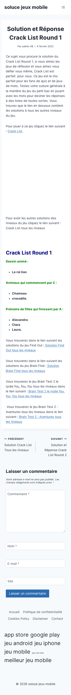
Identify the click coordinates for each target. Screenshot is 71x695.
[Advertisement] (35, 174)
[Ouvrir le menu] (63, 7)
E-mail (13, 563)
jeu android (18, 643)
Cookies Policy (18, 618)
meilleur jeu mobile (28, 660)
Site (10, 581)
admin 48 (27, 46)
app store (16, 635)
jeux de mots (38, 653)
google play (45, 635)
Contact (57, 618)
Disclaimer (40, 618)
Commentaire (18, 494)
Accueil (14, 612)
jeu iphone (47, 643)
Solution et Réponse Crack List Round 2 (56, 447)
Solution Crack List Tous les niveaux (18, 444)
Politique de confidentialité (42, 612)
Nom (12, 546)
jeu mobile (17, 652)
